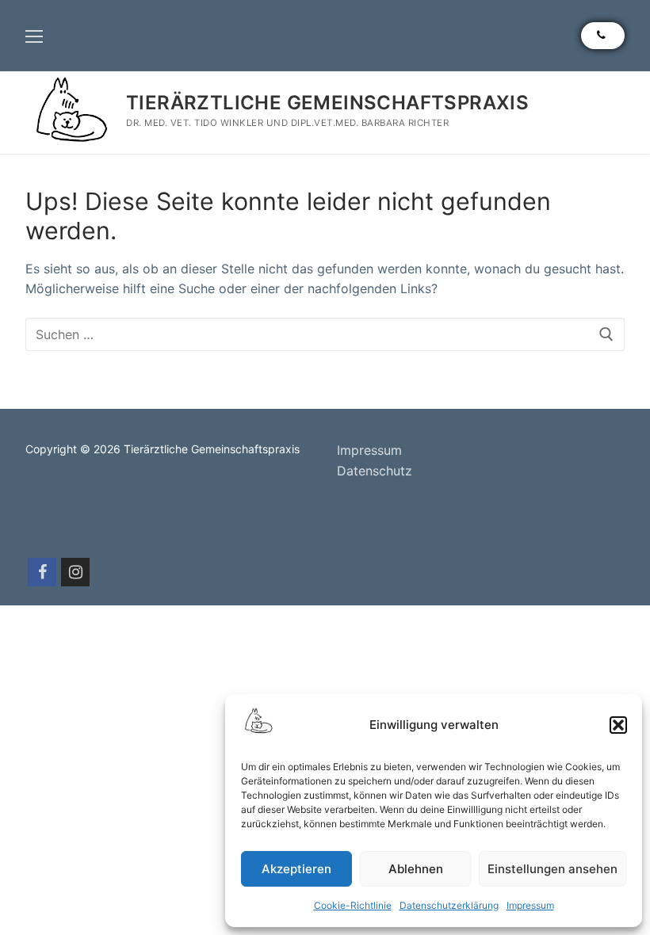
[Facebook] (42, 572)
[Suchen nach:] (325, 334)
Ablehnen (415, 868)
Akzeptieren (296, 868)
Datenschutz (374, 471)
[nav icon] (34, 35)
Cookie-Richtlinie (353, 905)
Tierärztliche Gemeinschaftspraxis (327, 102)
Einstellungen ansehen (553, 868)
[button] (618, 725)
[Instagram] (75, 572)
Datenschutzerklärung (449, 905)
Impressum (530, 905)
